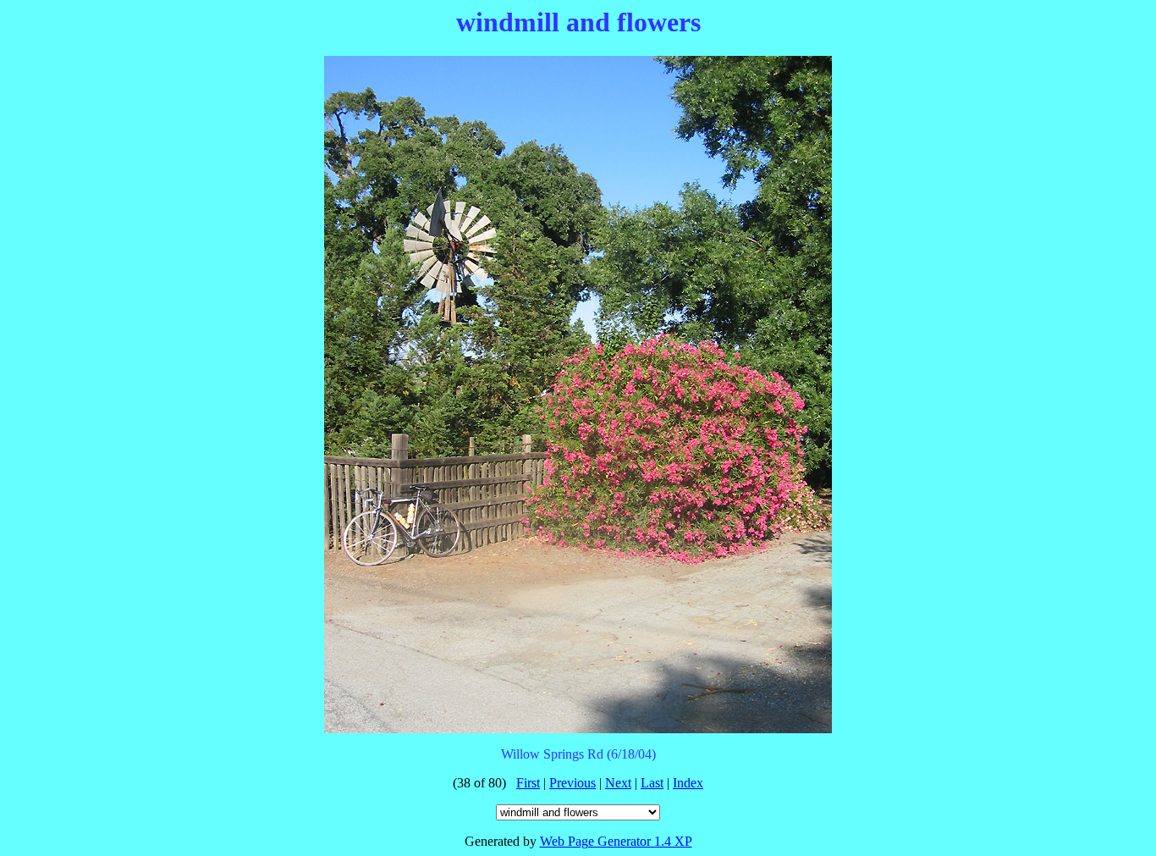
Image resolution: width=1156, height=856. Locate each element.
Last (652, 783)
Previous (572, 783)
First (528, 783)
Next (618, 783)
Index (688, 783)
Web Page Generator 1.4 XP (616, 841)
